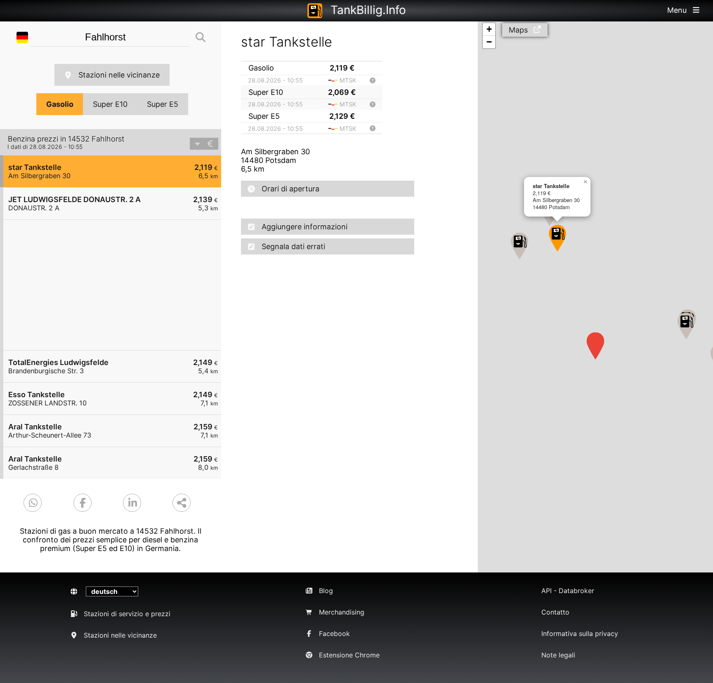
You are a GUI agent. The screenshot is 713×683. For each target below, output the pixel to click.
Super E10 (110, 104)
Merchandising (341, 612)
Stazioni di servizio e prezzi (127, 614)
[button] (557, 238)
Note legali (558, 655)
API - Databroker (567, 590)
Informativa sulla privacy (579, 633)
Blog (326, 590)
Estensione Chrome (349, 655)
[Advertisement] (116, 285)
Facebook (334, 633)
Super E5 (162, 104)
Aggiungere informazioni (304, 226)
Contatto (555, 612)
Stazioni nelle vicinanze (119, 75)
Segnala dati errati (293, 246)
